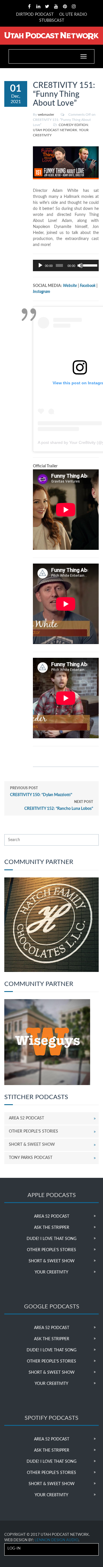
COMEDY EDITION (73, 125)
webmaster (46, 114)
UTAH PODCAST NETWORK (55, 130)
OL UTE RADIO (73, 15)
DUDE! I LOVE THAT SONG (51, 1239)
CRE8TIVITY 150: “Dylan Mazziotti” (41, 791)
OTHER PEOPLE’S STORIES (33, 1131)
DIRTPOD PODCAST (35, 15)
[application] (66, 265)
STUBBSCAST (51, 21)
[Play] (40, 265)
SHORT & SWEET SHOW (32, 1145)
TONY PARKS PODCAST (30, 1158)
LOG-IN (14, 1548)
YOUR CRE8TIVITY (51, 1272)
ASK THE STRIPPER (51, 1228)
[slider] (89, 265)
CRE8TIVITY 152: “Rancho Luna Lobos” (58, 805)
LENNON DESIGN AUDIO (56, 1540)
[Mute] (80, 265)
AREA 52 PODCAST (26, 1118)
